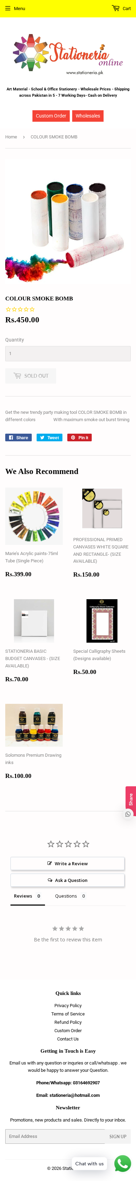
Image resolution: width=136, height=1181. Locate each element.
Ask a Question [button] (71, 880)
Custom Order (51, 116)
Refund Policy (68, 1022)
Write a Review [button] (71, 863)
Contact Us (68, 1039)
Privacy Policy (68, 1005)
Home (11, 136)
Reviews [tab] (23, 896)
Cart (126, 8)
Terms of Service (68, 1014)
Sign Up (117, 1136)
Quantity (14, 340)
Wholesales (88, 116)
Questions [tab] (66, 896)
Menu (19, 8)
